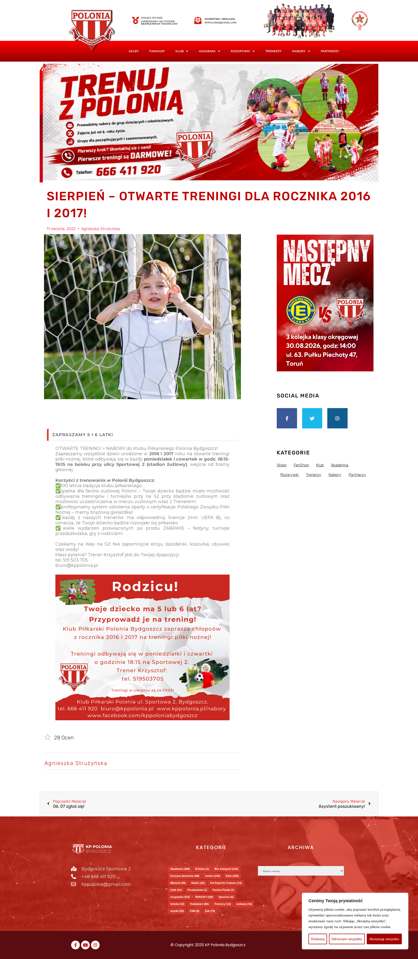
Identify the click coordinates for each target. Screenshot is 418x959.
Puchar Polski (223, 889)
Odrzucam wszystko (346, 939)
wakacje (244, 903)
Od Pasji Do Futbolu (226, 882)
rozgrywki (180, 896)
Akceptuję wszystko (384, 939)
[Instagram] (337, 418)
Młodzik (178, 882)
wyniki (177, 910)
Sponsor (226, 896)
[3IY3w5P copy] (99, 31)
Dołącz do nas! (152, 17)
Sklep (134, 51)
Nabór (198, 882)
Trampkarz (199, 903)
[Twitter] (312, 418)
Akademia (207, 51)
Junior (212, 875)
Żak (210, 910)
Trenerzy (273, 51)
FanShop (157, 51)
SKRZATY (204, 896)
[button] (182, 51)
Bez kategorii (226, 868)
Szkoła (177, 903)
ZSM (194, 910)
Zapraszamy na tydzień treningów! (159, 22)
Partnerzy (330, 51)
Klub (232, 875)
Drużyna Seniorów (184, 875)
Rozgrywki (240, 51)
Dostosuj (317, 939)
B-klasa (202, 868)
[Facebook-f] (287, 418)
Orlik (176, 889)
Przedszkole (197, 889)
